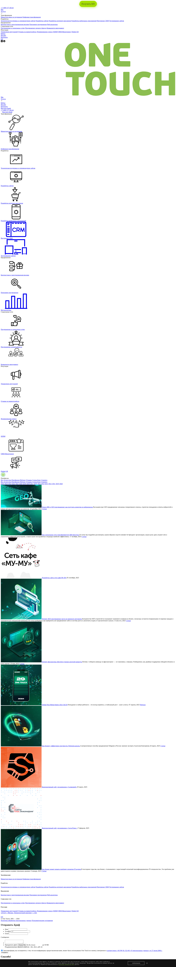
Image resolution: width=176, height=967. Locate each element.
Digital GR (75, 32)
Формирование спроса (45, 32)
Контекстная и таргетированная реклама (15, 24)
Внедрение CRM (103, 21)
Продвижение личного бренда (35, 28)
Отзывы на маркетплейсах (27, 32)
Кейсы (3, 34)
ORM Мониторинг (64, 32)
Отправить (4, 952)
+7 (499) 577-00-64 (7, 8)
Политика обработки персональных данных (16, 920)
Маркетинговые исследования (11, 17)
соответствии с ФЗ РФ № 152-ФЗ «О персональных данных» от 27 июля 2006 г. (134, 950)
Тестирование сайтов (116, 21)
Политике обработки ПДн (66, 964)
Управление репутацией (9, 32)
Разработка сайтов (42, 21)
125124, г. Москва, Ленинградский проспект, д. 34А (19, 913)
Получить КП (88, 4)
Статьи (44, 509)
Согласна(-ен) (136, 963)
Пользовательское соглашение (42, 920)
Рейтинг (143, 705)
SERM (55, 32)
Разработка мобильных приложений (84, 21)
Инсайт (3, 35)
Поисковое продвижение (38, 24)
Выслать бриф (6, 108)
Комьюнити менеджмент (55, 28)
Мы (2, 9)
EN (2, 39)
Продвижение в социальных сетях (13, 28)
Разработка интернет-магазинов (60, 21)
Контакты (4, 37)
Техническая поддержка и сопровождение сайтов (18, 21)
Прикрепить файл (11, 945)
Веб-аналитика (52, 24)
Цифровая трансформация (31, 17)
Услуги (3, 11)
